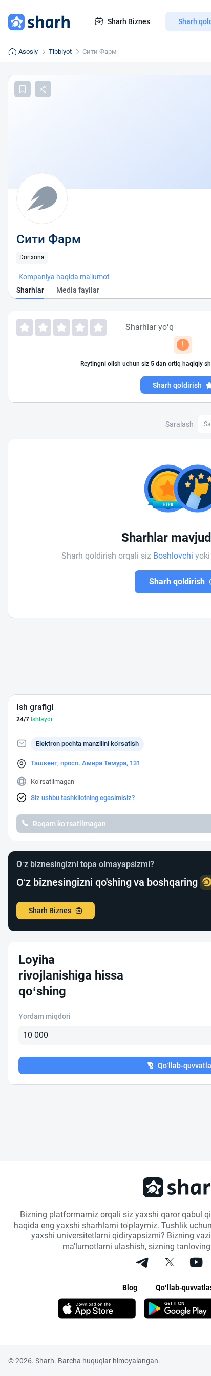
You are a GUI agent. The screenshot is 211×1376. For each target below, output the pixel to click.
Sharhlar (30, 290)
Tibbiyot (60, 51)
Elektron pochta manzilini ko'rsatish (87, 743)
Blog (129, 1287)
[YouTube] (196, 1263)
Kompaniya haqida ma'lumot (64, 277)
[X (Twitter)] (169, 1263)
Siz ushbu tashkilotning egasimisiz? (83, 798)
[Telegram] (143, 1263)
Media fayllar (77, 290)
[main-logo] (39, 21)
